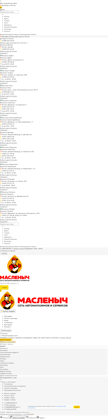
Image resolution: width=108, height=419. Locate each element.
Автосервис (8, 316)
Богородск (7, 29)
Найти (5, 287)
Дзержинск (7, 25)
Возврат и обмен (10, 400)
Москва (6, 16)
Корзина (4, 333)
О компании (8, 322)
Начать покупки (5, 340)
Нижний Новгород (10, 27)
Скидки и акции (9, 397)
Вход (5, 253)
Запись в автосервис (8, 342)
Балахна (7, 31)
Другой (2, 9)
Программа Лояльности (12, 390)
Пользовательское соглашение (15, 386)
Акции (6, 320)
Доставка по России (23, 36)
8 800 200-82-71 (7, 248)
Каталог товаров (10, 393)
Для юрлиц (8, 325)
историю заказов (65, 338)
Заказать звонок (19, 248)
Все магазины (22, 43)
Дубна (6, 18)
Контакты (7, 327)
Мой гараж (7, 330)
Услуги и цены (9, 395)
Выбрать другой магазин (8, 43)
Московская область (12, 34)
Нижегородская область (28, 34)
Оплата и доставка (10, 318)
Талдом (6, 21)
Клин (6, 23)
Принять (77, 407)
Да (1, 7)
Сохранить (3, 53)
